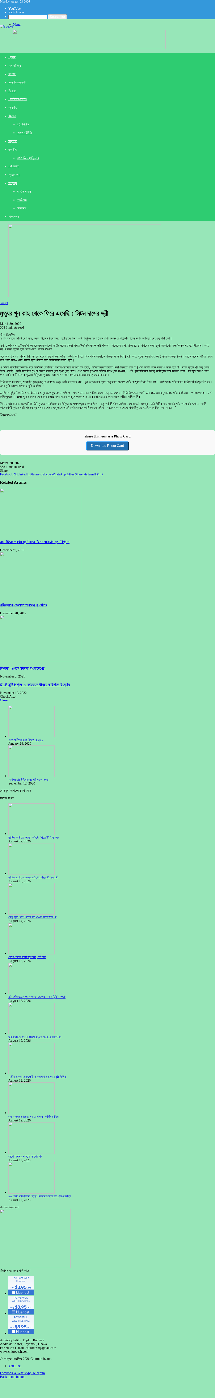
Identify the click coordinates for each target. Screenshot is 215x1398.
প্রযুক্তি (12, 107)
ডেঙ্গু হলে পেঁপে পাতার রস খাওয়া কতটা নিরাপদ (32, 917)
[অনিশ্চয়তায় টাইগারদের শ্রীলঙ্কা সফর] (31, 776)
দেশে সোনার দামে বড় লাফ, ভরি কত (27, 957)
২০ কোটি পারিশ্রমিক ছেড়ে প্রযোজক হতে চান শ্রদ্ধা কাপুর (39, 1196)
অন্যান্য (12, 183)
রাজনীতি (12, 149)
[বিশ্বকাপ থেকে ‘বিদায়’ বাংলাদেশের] (41, 660)
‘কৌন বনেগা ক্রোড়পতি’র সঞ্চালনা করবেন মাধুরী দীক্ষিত (37, 1076)
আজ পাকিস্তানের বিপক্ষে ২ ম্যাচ (25, 739)
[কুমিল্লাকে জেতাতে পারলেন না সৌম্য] (41, 597)
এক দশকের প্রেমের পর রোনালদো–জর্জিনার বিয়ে (33, 1116)
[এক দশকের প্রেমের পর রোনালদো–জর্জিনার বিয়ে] (31, 1113)
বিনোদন (12, 91)
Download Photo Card (107, 446)
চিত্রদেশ (21, 208)
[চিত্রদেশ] (6, 26)
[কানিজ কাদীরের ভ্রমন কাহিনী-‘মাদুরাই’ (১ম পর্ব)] (31, 873)
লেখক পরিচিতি (24, 132)
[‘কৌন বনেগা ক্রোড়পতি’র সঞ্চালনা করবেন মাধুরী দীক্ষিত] (31, 1073)
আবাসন (12, 74)
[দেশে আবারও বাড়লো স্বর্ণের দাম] (31, 1152)
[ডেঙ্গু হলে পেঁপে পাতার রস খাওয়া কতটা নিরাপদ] (31, 913)
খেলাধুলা (4, 303)
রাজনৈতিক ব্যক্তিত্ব (28, 158)
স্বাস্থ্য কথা (14, 174)
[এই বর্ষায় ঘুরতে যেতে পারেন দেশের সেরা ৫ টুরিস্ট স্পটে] (31, 993)
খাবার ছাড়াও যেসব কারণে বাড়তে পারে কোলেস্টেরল (34, 1037)
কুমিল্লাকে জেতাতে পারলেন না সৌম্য (23, 605)
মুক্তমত (12, 141)
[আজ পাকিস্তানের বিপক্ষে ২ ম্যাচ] (31, 736)
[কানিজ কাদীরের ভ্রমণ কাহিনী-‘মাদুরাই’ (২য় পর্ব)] (31, 833)
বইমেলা (12, 116)
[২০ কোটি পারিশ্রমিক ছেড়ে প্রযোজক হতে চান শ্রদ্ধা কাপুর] (31, 1192)
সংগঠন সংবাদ (24, 191)
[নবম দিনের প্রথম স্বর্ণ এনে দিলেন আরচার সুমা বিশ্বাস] (41, 533)
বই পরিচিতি (23, 124)
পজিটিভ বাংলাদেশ (17, 99)
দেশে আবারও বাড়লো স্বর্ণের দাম (25, 1156)
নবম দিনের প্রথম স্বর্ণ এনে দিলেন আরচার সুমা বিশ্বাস (34, 542)
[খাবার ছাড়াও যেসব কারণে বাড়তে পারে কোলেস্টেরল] (31, 1033)
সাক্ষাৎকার (13, 216)
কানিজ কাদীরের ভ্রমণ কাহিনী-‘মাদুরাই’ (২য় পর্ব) (33, 837)
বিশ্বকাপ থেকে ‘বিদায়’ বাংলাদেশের (22, 668)
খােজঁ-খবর (22, 200)
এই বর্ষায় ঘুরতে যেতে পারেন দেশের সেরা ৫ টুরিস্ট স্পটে (37, 997)
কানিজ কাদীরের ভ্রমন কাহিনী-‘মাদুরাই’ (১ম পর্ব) (33, 877)
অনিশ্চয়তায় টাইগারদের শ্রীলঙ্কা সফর (28, 779)
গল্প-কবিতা (13, 166)
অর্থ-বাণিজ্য (14, 65)
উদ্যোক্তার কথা (17, 82)
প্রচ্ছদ (12, 57)
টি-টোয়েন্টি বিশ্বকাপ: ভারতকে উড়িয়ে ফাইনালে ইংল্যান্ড (35, 684)
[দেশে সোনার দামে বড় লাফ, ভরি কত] (31, 953)
